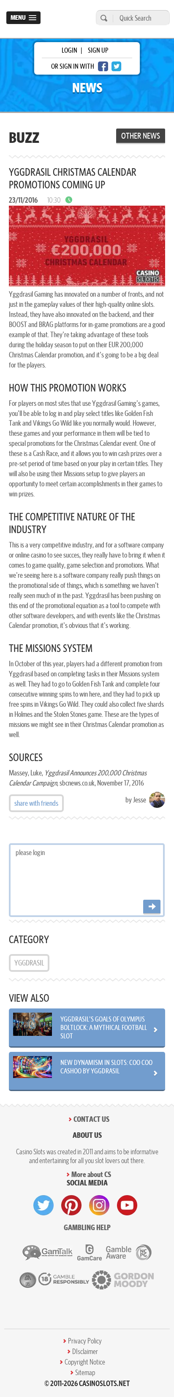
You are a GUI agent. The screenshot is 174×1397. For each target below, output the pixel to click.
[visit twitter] (43, 1205)
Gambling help (87, 1227)
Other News (140, 135)
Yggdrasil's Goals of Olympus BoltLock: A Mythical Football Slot (103, 1027)
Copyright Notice (85, 1362)
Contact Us (91, 1119)
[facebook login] (103, 66)
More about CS (91, 1174)
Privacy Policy (85, 1341)
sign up (98, 50)
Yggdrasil (29, 962)
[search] (102, 18)
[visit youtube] (127, 1205)
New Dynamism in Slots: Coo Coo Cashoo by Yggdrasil (106, 1066)
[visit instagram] (99, 1205)
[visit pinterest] (71, 1205)
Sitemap (85, 1372)
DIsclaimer (85, 1351)
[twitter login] (116, 66)
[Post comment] (151, 907)
